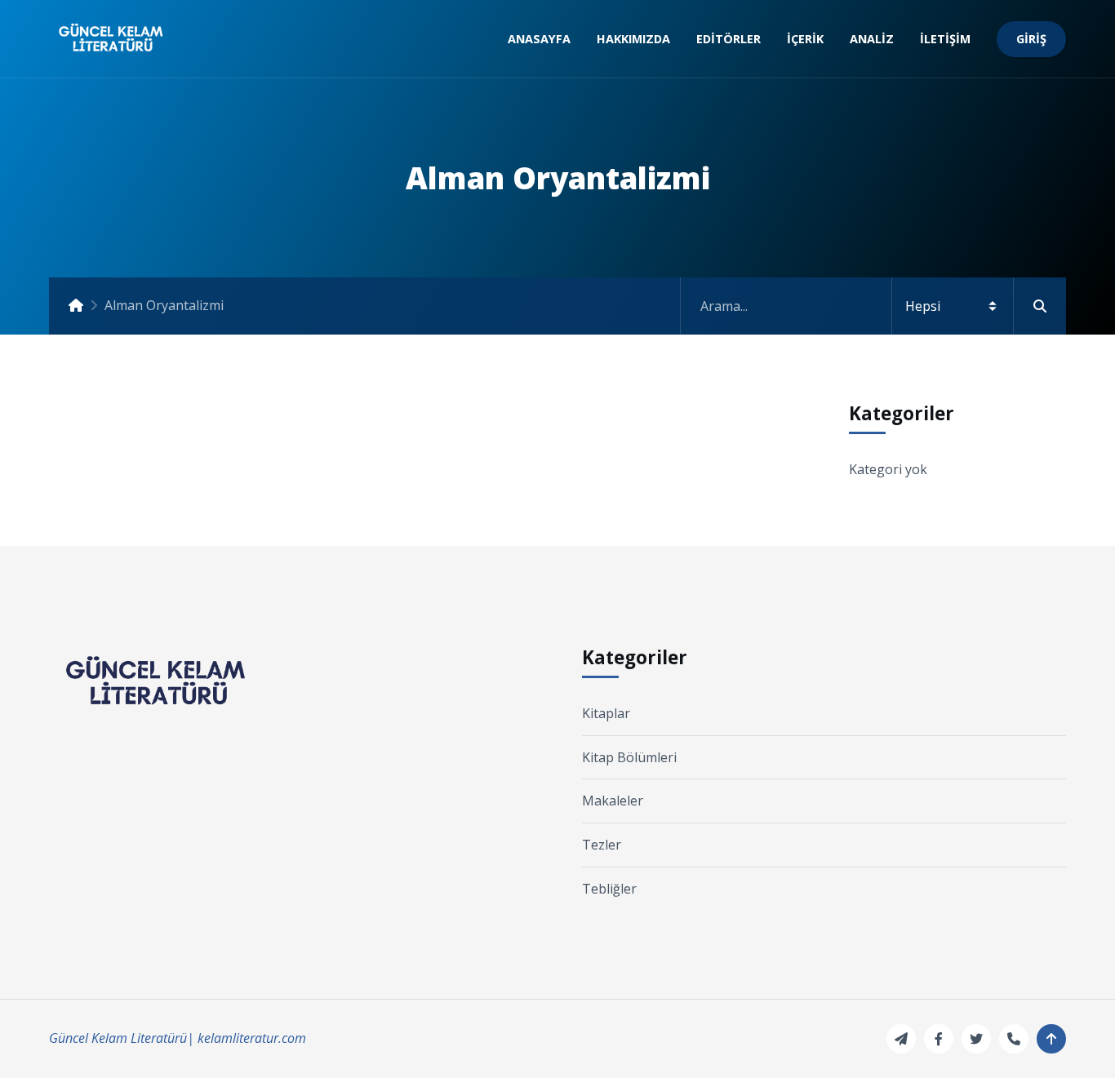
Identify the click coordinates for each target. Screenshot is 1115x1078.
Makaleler (612, 801)
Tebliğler (609, 889)
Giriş (1031, 39)
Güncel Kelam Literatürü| (121, 1038)
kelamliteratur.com (252, 1038)
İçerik (805, 39)
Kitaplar (606, 713)
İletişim (945, 39)
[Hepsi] (873, 306)
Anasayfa (539, 39)
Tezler (601, 845)
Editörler (728, 39)
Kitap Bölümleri (629, 757)
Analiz (872, 39)
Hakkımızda (633, 39)
